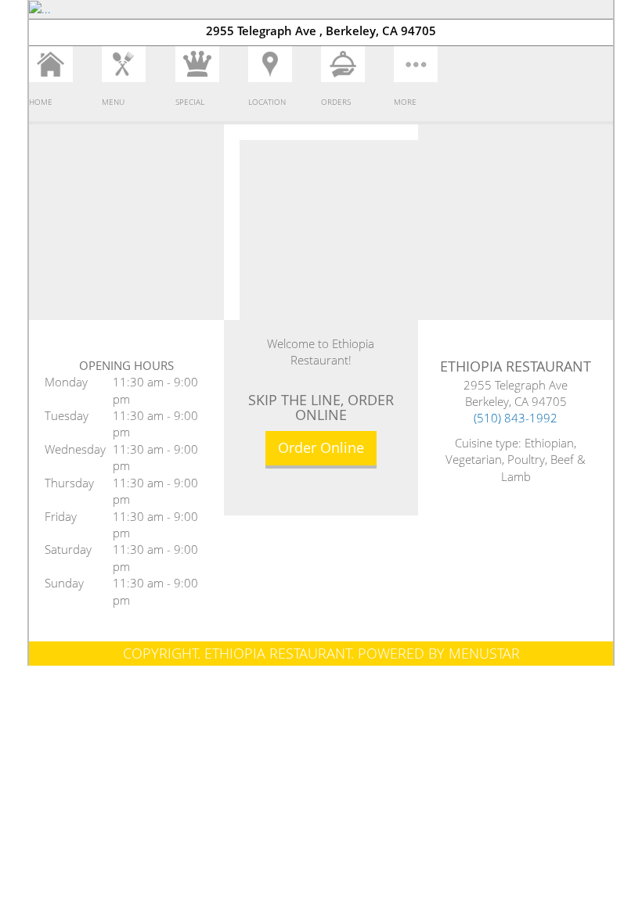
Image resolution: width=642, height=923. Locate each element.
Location (267, 101)
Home (40, 101)
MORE (405, 101)
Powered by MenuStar (439, 653)
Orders (336, 101)
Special (189, 101)
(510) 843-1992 (515, 418)
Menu (113, 101)
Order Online (321, 447)
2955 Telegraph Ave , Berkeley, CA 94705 (321, 30)
